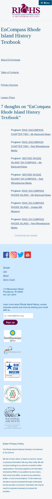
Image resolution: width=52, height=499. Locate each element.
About (6, 275)
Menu (47, 2)
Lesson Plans (8, 97)
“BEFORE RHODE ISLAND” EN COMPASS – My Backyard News (26, 162)
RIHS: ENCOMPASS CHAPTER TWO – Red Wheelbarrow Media (30, 146)
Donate (6, 267)
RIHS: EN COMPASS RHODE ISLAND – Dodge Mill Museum (27, 207)
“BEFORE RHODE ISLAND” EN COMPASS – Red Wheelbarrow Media (27, 179)
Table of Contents (10, 72)
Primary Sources (9, 85)
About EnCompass (10, 59)
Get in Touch (9, 279)
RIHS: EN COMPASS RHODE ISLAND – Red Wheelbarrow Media (30, 223)
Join (5, 271)
